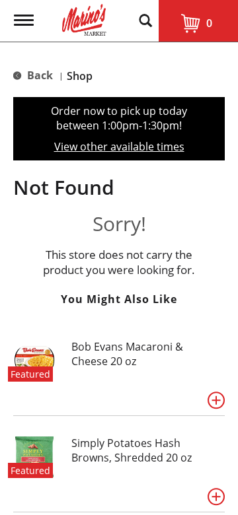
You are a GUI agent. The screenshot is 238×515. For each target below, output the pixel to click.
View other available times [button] (119, 146)
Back (38, 75)
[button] (216, 400)
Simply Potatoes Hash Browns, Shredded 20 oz (131, 450)
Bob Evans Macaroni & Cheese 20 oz (127, 353)
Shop (80, 76)
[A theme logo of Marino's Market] (84, 18)
